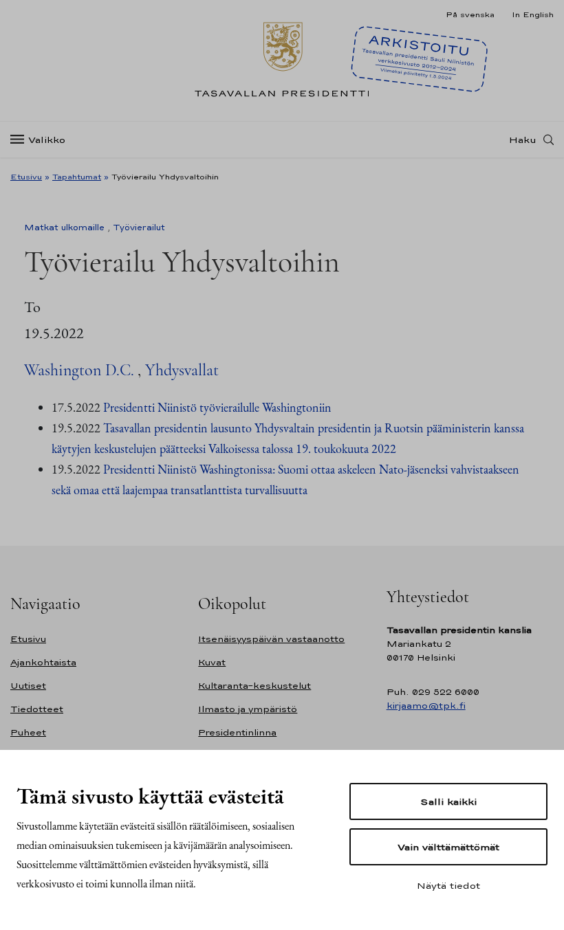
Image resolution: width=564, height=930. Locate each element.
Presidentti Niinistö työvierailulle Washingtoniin (217, 407)
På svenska (470, 14)
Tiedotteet (36, 709)
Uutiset (28, 685)
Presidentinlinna (237, 732)
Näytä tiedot (448, 885)
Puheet (28, 732)
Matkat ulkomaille (64, 227)
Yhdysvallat (182, 370)
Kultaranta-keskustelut (254, 685)
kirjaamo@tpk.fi (426, 705)
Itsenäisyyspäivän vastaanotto (271, 639)
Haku (522, 139)
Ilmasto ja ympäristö (247, 709)
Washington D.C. (79, 370)
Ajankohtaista (43, 662)
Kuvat (212, 662)
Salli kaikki (448, 801)
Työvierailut (139, 227)
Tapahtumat (76, 176)
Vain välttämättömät (448, 847)
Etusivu (26, 176)
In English (533, 14)
